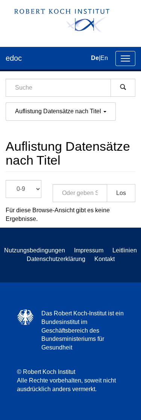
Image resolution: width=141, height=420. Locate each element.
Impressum (88, 250)
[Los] (123, 88)
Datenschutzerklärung (56, 259)
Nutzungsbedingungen (34, 250)
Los (121, 193)
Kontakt (104, 259)
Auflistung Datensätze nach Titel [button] (59, 111)
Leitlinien (124, 250)
